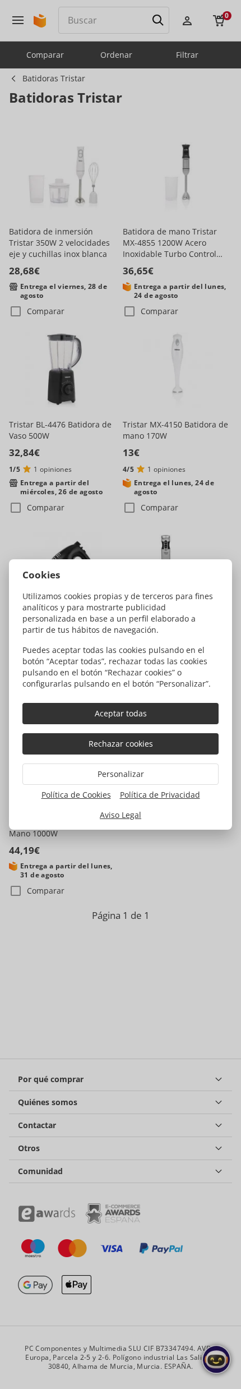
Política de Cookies (76, 794)
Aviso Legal (120, 815)
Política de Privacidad (160, 794)
